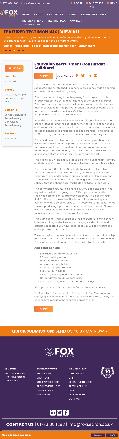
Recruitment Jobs (93, 14)
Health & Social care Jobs (15, 378)
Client (72, 14)
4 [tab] (18, 50)
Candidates (55, 14)
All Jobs (14, 68)
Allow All (112, 435)
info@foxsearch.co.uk (35, 3)
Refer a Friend (32, 22)
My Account (45, 373)
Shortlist (96, 3)
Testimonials (57, 20)
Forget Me (44, 394)
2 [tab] (10, 50)
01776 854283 (9, 3)
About (38, 14)
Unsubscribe (45, 390)
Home (26, 14)
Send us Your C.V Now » (59, 331)
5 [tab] (23, 50)
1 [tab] (5, 50)
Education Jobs (15, 373)
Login (78, 3)
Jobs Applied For (48, 382)
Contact (76, 20)
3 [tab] (14, 50)
